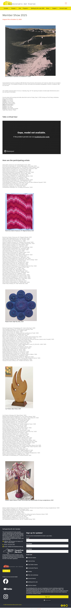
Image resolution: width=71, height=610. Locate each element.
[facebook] (62, 606)
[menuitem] (7, 8)
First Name (29, 543)
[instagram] (64, 606)
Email (27, 538)
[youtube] (67, 606)
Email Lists (29, 554)
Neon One (39, 608)
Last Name (29, 549)
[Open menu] (66, 3)
